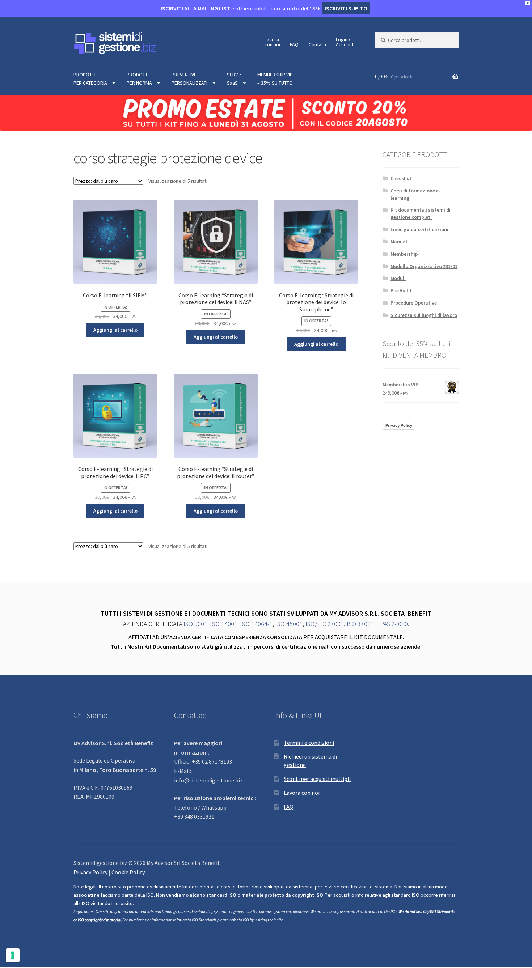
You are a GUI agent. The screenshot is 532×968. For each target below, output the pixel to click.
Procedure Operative (413, 303)
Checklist (400, 178)
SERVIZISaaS (235, 78)
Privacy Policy (398, 425)
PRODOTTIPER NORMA (139, 78)
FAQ (294, 44)
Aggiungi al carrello (115, 330)
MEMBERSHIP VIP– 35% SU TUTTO (275, 78)
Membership (404, 254)
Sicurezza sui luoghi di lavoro (423, 315)
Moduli (398, 278)
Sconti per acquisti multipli (317, 778)
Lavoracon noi (272, 42)
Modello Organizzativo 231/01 (423, 266)
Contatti (317, 44)
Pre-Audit (401, 290)
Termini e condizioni (309, 742)
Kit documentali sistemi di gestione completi (420, 213)
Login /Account (345, 42)
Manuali (399, 241)
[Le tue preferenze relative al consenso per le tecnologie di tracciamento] (13, 955)
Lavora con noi (302, 792)
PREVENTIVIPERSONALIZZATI (189, 78)
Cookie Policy (128, 872)
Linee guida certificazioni (419, 229)
